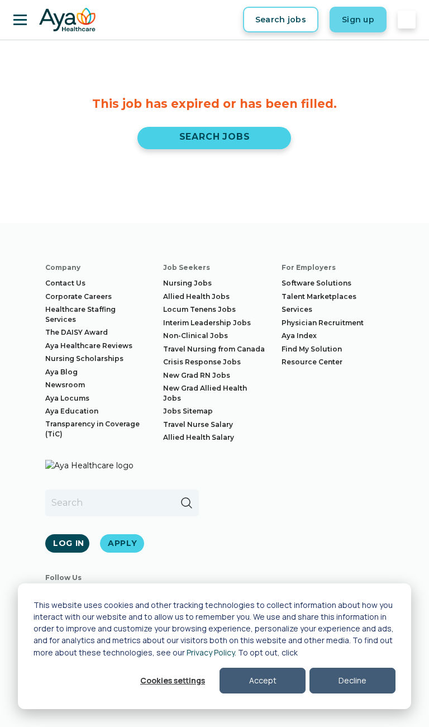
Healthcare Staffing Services (80, 314)
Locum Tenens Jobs (199, 309)
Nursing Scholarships (84, 358)
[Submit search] (186, 503)
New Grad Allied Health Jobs (205, 393)
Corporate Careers (78, 296)
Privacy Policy (211, 652)
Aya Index (299, 335)
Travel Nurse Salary (198, 424)
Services (297, 309)
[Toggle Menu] (20, 19)
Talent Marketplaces (319, 296)
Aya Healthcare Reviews (88, 345)
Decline (352, 680)
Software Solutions (316, 283)
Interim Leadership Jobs (207, 323)
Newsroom (65, 385)
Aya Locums (67, 398)
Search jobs (280, 20)
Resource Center (312, 362)
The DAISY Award (76, 332)
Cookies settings (172, 680)
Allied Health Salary (198, 437)
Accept (263, 680)
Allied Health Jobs (196, 296)
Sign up (358, 20)
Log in (68, 543)
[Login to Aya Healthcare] (407, 19)
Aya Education (71, 411)
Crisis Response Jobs (202, 362)
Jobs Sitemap (188, 411)
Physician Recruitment (323, 323)
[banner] (67, 19)
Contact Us (65, 283)
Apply (122, 543)
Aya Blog (61, 372)
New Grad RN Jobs (196, 375)
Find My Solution (312, 349)
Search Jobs (214, 136)
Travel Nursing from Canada (214, 349)
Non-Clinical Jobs (195, 335)
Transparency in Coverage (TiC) (92, 429)
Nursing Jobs (187, 283)
